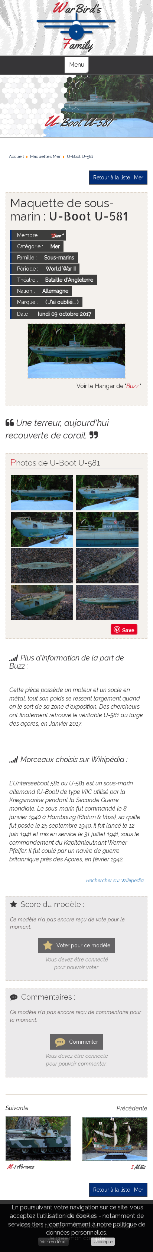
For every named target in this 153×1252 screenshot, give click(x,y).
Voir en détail (53, 1241)
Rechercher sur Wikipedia (115, 880)
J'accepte (103, 1241)
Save (128, 630)
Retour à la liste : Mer (118, 177)
